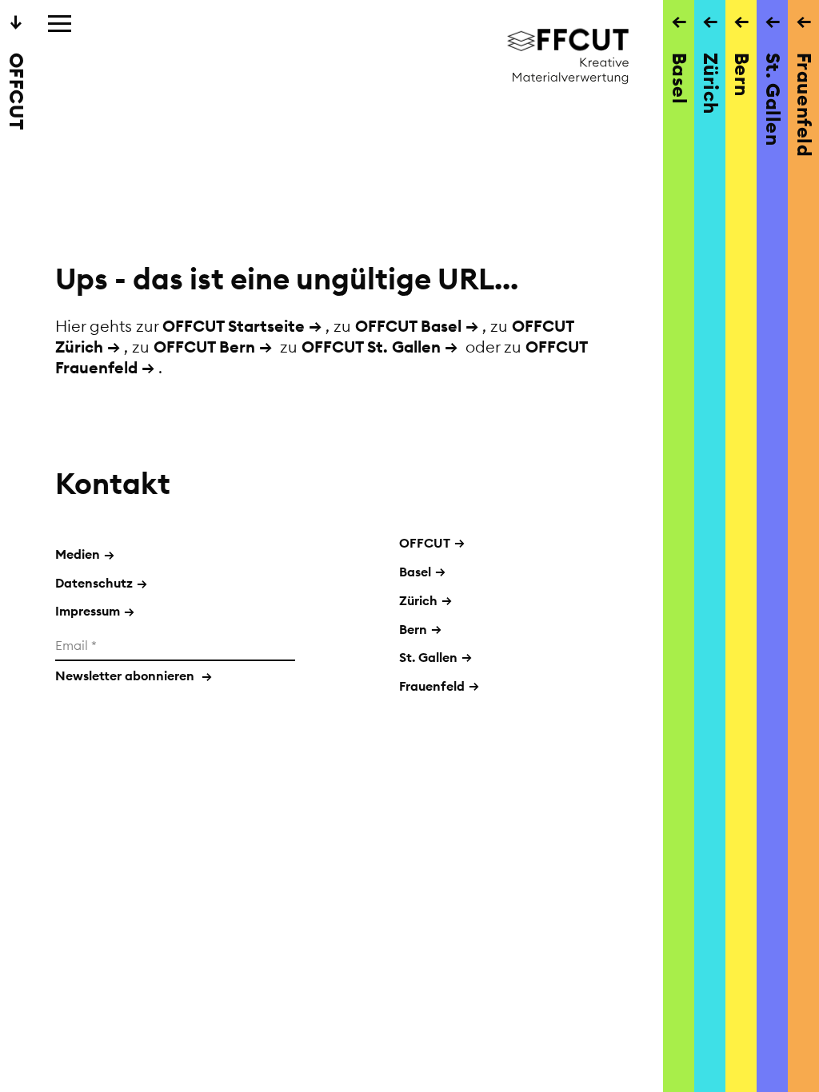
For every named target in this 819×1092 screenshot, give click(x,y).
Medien (84, 554)
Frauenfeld (432, 686)
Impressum (94, 611)
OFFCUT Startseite (233, 326)
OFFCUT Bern (204, 347)
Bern (413, 629)
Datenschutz (101, 583)
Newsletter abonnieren (133, 675)
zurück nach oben (347, 872)
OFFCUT (424, 543)
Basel (415, 572)
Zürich (418, 600)
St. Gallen (428, 657)
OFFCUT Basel (408, 326)
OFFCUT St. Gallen (371, 347)
